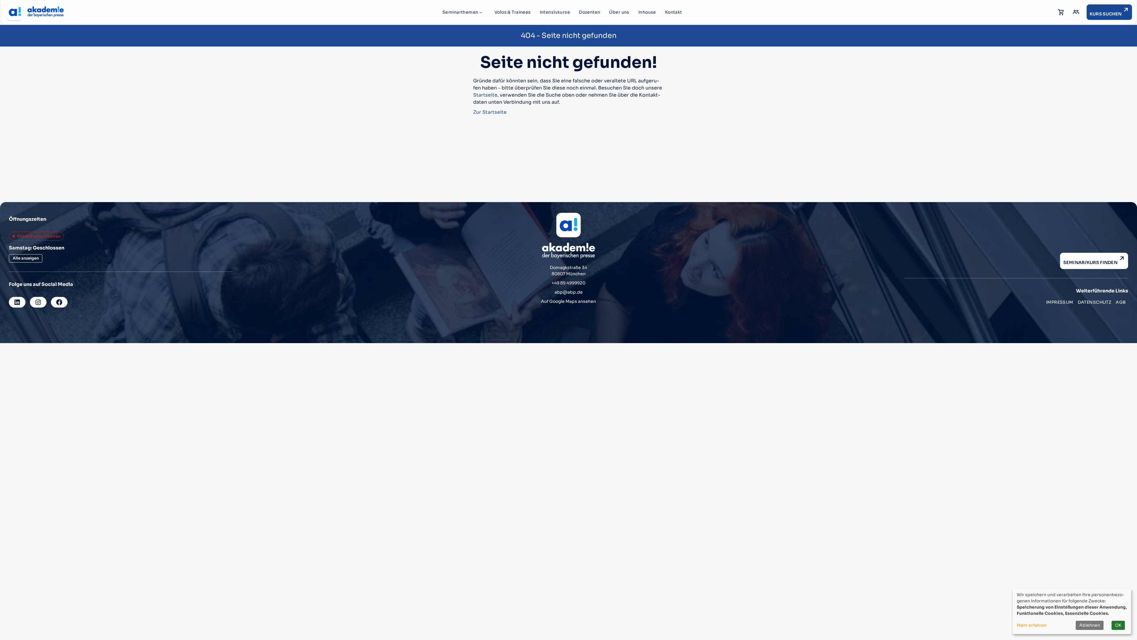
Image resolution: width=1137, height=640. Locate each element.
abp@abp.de (569, 292)
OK (1118, 625)
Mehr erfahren (1032, 625)
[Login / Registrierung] (1076, 12)
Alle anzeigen (26, 258)
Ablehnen (1089, 625)
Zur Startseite (490, 112)
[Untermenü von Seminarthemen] (480, 12)
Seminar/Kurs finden (1090, 262)
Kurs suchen (1106, 14)
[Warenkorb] (1061, 12)
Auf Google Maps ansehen (568, 301)
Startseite (485, 95)
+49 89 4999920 (568, 283)
